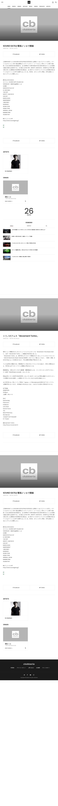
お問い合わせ (31, 667)
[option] (11, 226)
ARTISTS (48, 6)
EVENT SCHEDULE (8, 201)
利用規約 (12, 667)
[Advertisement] (29, 281)
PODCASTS (42, 6)
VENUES (19, 6)
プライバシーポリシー (21, 667)
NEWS (9, 6)
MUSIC (30, 6)
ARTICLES (25, 6)
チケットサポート (46, 667)
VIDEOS (36, 6)
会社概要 (38, 667)
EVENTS (14, 6)
